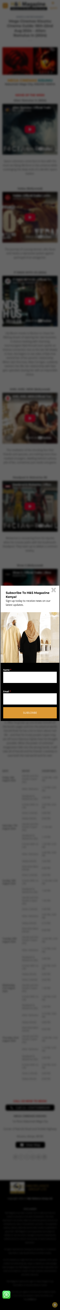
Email (6, 691)
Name (6, 669)
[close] (54, 589)
